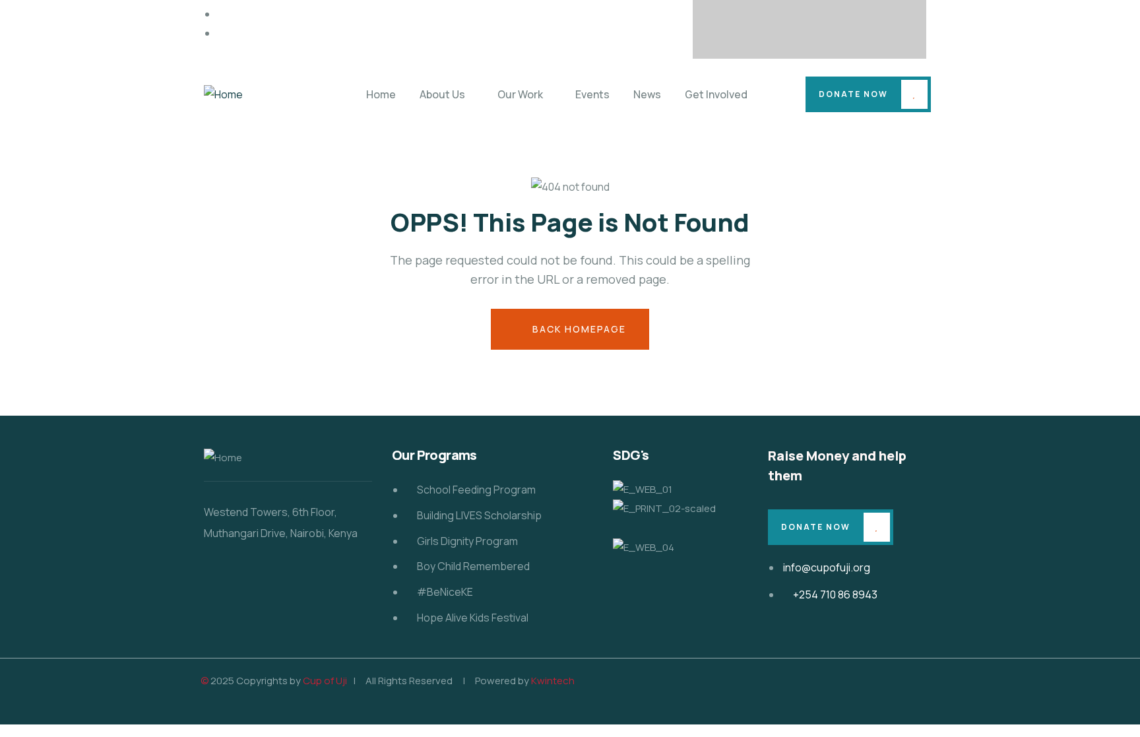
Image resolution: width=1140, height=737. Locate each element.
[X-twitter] (783, 26)
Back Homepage (577, 329)
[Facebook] (732, 26)
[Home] (223, 94)
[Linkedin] (886, 26)
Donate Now (853, 94)
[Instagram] (835, 26)
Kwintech (553, 681)
